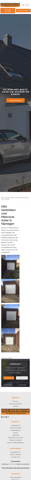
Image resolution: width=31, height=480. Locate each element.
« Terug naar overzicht (6, 358)
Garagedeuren (15, 425)
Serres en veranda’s (15, 440)
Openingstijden (22, 384)
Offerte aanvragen (23, 10)
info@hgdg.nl (9, 378)
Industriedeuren (16, 430)
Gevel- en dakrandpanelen (15, 442)
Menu (27, 5)
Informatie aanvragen (7, 10)
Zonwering (15, 435)
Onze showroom (8, 384)
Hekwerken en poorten (15, 437)
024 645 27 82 (21, 378)
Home (2, 197)
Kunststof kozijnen (15, 428)
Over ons (15, 401)
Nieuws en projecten (9, 197)
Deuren (15, 433)
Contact (15, 406)
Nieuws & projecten (15, 404)
